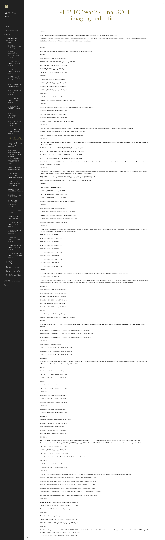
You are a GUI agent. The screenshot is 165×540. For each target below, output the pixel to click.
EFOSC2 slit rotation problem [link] (14, 211)
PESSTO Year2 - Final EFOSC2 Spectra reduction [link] (14, 131)
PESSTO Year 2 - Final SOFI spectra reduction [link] (15, 92)
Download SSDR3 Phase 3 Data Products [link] (15, 190)
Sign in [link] (6, 285)
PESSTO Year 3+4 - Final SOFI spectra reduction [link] (14, 108)
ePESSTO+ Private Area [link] (12, 281)
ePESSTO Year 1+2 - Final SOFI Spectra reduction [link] (14, 71)
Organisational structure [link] (11, 30)
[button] (162, 2)
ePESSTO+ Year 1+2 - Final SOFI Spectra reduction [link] (15, 232)
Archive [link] (8, 34)
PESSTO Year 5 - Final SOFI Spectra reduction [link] (15, 123)
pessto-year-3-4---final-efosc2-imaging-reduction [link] (15, 145)
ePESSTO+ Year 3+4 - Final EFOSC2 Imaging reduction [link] (15, 255)
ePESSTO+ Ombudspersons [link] (11, 262)
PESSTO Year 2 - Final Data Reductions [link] (15, 85)
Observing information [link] (13, 271)
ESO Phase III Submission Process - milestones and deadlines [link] (14, 203)
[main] (94, 15)
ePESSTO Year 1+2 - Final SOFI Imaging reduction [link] (14, 63)
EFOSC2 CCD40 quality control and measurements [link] (14, 183)
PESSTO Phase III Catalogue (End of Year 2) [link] (15, 78)
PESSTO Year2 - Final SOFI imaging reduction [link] (15, 138)
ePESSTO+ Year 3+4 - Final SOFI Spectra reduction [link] (15, 239)
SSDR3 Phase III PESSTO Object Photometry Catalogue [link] (15, 175)
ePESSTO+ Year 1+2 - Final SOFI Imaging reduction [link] (15, 224)
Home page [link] (7, 26)
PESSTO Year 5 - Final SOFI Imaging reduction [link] (15, 115)
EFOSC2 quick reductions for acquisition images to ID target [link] (14, 54)
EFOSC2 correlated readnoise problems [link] (14, 47)
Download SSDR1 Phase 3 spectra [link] (13, 217)
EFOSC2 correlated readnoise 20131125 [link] (14, 196)
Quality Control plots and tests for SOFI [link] (14, 168)
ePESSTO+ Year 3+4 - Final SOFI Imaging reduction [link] (15, 247)
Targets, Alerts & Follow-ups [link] (13, 276)
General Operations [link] (12, 267)
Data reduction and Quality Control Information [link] (12, 40)
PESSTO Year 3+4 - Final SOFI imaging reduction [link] (14, 100)
